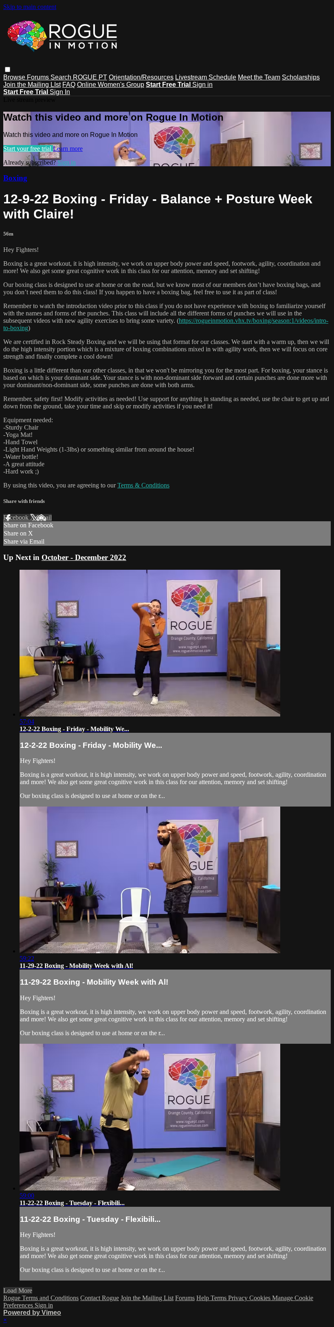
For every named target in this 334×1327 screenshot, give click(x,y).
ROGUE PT (90, 77)
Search (62, 77)
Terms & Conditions (143, 485)
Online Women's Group (110, 84)
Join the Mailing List (147, 1297)
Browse (15, 77)
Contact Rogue (99, 1297)
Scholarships (301, 77)
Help (203, 1297)
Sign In (60, 91)
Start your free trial (28, 148)
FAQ (68, 84)
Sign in (202, 84)
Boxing (15, 178)
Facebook (16, 517)
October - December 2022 (84, 557)
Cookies (260, 1297)
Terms (219, 1297)
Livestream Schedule (205, 77)
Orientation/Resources (141, 77)
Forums (39, 77)
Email (44, 517)
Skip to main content (29, 6)
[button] (7, 69)
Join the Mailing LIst (32, 84)
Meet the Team (259, 77)
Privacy (238, 1297)
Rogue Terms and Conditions (41, 1297)
